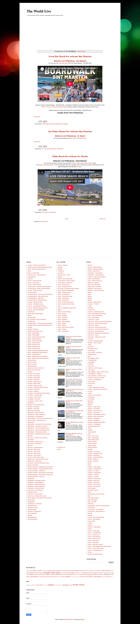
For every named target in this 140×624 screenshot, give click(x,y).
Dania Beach (31, 311)
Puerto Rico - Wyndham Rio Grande (37, 496)
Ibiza (89, 356)
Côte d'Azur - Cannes (93, 319)
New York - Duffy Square (34, 449)
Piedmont (56, 585)
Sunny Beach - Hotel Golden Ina (96, 511)
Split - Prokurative (92, 500)
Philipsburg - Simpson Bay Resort (36, 484)
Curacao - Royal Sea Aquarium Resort (37, 308)
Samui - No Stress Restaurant (65, 302)
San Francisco (31, 500)
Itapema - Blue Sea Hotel (34, 370)
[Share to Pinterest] (46, 121)
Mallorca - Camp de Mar (94, 406)
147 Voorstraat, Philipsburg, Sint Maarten (52, 148)
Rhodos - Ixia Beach (93, 461)
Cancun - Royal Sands (33, 282)
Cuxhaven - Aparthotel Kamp (95, 341)
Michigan (53, 574)
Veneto (75, 585)
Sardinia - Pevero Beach (94, 478)
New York (30, 445)
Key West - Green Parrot (34, 375)
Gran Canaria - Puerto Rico (95, 352)
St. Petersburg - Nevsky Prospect (66, 280)
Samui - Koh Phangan (63, 284)
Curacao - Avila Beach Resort (35, 304)
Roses (89, 465)
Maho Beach (31, 403)
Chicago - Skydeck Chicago (35, 290)
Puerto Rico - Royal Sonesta (35, 494)
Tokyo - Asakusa (62, 313)
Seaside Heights (32, 509)
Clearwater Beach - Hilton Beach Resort (38, 296)
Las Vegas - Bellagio (33, 391)
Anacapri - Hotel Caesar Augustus (97, 277)
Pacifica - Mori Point (33, 465)
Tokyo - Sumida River (63, 331)
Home (66, 218)
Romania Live (61, 447)
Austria (31, 570)
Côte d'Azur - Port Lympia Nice (96, 331)
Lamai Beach (100, 572)
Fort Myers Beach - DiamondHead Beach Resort (40, 323)
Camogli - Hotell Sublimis (94, 302)
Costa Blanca (91, 570)
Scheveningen (92, 488)
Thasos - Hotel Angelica (94, 519)
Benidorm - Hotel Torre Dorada (96, 290)
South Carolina (30, 576)
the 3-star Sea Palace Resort (78, 138)
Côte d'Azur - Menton (93, 325)
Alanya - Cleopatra (63, 265)
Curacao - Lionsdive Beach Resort (36, 306)
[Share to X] (43, 121)
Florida (32, 573)
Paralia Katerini (92, 432)
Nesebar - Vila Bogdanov (94, 424)
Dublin (89, 344)
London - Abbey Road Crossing (96, 387)
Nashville (30, 436)
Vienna (90, 552)
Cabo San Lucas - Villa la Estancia (37, 275)
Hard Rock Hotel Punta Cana (35, 331)
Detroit (29, 315)
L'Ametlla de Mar (92, 360)
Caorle (90, 306)
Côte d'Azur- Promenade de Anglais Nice (98, 333)
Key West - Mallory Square (34, 381)
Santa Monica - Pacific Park (35, 503)
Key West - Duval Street (34, 373)
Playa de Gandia (92, 441)
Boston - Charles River (33, 273)
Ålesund (90, 265)
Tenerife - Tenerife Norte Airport (96, 517)
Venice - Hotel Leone (93, 540)
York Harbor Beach (32, 519)
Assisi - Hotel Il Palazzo (94, 278)
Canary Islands (69, 570)
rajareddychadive (69, 619)
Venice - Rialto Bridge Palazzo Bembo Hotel (99, 546)
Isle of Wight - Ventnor (93, 358)
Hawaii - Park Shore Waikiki (35, 341)
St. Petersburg (41, 576)
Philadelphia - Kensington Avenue (36, 480)
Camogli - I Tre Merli (93, 304)
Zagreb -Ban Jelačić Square (95, 554)
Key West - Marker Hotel (34, 383)
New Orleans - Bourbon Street (35, 441)
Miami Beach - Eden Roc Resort (36, 412)
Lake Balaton (91, 362)
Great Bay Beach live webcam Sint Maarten (70, 56)
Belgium (45, 570)
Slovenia (112, 574)
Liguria (51, 585)
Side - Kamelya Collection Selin (66, 304)
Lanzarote (106, 572)
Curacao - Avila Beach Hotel (35, 302)
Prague (81, 574)
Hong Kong (61, 271)
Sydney (60, 309)
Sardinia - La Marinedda (94, 472)
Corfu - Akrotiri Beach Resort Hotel (97, 313)
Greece (69, 573)
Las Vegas (111, 572)
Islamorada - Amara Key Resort (36, 368)
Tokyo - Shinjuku (62, 329)
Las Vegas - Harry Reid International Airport (39, 393)
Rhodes (85, 574)
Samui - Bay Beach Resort (64, 286)
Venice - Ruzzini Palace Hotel (95, 548)
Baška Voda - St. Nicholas (94, 286)
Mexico (48, 574)
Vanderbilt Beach (32, 517)
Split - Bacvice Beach (93, 498)
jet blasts (79, 166)
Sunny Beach (91, 507)
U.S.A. (89, 576)
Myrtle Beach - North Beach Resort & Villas (39, 434)
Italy (84, 573)
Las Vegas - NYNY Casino (34, 397)
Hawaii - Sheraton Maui (34, 348)
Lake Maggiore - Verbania (94, 373)
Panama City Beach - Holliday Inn (36, 470)
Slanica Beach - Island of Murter (96, 494)
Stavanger (90, 503)
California (30, 278)
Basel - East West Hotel (94, 284)
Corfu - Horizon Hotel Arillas (95, 315)
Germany (41, 573)
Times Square (77, 576)
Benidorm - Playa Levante (94, 288)
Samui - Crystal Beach (63, 294)
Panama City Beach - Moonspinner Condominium (40, 472)
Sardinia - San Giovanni (94, 486)
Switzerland (54, 576)
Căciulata (90, 308)
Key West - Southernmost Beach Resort (38, 387)
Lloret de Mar (91, 383)
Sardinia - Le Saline (93, 476)
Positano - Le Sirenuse (94, 451)
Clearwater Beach (32, 292)
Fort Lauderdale (32, 317)
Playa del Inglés (92, 445)
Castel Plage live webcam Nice (74, 379)
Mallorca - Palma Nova (94, 412)
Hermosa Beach (32, 360)
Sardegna (66, 585)
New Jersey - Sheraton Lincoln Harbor (37, 437)
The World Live (39, 11)
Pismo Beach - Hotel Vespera (35, 490)
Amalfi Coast (29, 585)
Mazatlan (44, 574)
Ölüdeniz (60, 277)
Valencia (90, 525)
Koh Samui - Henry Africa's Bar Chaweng (68, 288)
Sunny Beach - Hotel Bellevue (96, 509)
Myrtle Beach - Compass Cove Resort (37, 426)
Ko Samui (94, 573)
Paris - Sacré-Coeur (93, 436)
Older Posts (103, 218)
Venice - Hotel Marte (93, 542)
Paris (89, 434)
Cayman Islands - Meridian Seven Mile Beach (39, 286)
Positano (60, 585)
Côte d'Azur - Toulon (93, 335)
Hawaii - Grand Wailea (33, 333)
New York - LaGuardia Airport (35, 447)
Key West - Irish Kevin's (34, 379)
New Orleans (31, 439)
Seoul (59, 306)
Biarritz (90, 296)
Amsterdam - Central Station (95, 273)
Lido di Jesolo (91, 381)
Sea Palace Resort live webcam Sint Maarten (70, 131)
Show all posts (81, 51)
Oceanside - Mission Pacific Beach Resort (38, 463)
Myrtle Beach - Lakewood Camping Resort (39, 430)
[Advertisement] (70, 34)
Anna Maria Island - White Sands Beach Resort (40, 267)
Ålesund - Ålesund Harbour (95, 267)
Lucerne (90, 391)
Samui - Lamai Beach (63, 298)
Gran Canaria (91, 350)
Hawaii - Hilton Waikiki (33, 335)
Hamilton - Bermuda (33, 329)
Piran (74, 574)
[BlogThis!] (41, 121)
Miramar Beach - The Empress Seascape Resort (40, 418)
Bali (42, 570)
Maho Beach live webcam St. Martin (70, 156)
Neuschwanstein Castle (94, 426)
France (36, 573)
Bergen (90, 292)
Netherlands (58, 574)
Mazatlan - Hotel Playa (33, 406)
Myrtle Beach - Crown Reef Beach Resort (38, 428)
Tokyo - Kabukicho (62, 315)
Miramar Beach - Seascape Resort (36, 420)
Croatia (103, 570)
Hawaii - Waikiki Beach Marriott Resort (37, 352)
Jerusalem (60, 273)
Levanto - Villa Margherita (94, 379)
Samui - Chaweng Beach (64, 292)
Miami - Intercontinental (34, 410)
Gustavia (30, 327)
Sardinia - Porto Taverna (94, 484)
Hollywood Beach (32, 366)
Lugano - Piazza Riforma (94, 395)
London (90, 385)
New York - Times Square (34, 453)
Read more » (37, 116)
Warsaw (111, 576)
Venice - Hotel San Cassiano (95, 544)
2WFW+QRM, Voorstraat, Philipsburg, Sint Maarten (55, 124)
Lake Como (91, 366)
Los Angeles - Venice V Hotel (35, 401)
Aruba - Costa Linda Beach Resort (36, 269)
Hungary (78, 572)
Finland (28, 572)
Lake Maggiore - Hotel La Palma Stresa (98, 372)
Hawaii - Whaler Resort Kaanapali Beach (38, 358)
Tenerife (90, 515)
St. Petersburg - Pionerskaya (65, 282)
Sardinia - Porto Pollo (93, 482)
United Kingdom (97, 576)
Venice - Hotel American (94, 536)
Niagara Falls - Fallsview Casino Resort (38, 459)
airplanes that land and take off (46, 165)
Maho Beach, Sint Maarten (49, 212)
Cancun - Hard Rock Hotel (34, 280)
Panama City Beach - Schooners (36, 476)
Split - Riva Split (92, 501)
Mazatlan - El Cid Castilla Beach (36, 404)
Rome (89, 463)
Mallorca (90, 404)
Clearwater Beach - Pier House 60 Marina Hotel (40, 294)
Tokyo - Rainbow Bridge (64, 321)
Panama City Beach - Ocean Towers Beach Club (40, 474)
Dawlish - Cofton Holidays (94, 342)
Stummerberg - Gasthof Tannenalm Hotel (98, 505)
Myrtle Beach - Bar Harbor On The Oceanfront (39, 424)
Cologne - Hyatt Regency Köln (96, 311)
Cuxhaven (90, 339)
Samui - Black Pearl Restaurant (66, 290)
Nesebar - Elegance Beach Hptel (96, 422)
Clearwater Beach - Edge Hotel (36, 298)
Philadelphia (31, 478)
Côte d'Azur (108, 570)
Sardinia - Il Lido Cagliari (94, 467)
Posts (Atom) (44, 221)
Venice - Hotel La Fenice (94, 538)
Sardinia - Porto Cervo (94, 480)
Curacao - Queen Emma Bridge (36, 309)
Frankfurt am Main (92, 348)
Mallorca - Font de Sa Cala (95, 410)
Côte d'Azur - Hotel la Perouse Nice (97, 327)
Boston (29, 271)
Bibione (90, 298)
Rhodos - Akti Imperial (93, 455)
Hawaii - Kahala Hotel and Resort (36, 337)
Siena (89, 492)
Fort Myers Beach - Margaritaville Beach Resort (40, 325)
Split (89, 496)
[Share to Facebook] (44, 121)
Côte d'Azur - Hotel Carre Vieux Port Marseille (100, 321)
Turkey (85, 576)
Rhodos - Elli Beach (93, 459)
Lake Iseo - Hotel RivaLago (95, 368)
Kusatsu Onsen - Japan (64, 275)
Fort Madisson (31, 321)
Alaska (27, 570)
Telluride (30, 515)
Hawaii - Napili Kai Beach (34, 339)
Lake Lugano (91, 370)
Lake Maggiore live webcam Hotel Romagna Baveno (74, 411)
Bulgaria (54, 570)
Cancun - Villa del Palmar (34, 284)
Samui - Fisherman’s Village (65, 296)
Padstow (90, 430)
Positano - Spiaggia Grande (95, 453)
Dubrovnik (90, 346)
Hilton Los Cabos (32, 362)
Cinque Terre (91, 309)
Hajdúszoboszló (92, 354)
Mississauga (31, 422)
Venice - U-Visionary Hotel (95, 550)
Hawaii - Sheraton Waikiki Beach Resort (38, 350)
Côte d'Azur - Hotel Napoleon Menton (97, 323)
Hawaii (73, 573)
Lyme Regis (91, 397)
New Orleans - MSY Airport (34, 443)
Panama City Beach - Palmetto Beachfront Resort (40, 467)
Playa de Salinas (92, 443)
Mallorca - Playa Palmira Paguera (96, 414)
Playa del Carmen (32, 492)
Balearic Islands (37, 570)
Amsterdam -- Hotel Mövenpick (96, 275)
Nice (68, 574)
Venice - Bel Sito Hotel (94, 531)
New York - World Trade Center (36, 457)
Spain (36, 576)
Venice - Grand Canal (93, 534)
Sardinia (94, 574)
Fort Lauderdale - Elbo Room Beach (37, 319)
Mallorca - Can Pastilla (94, 408)
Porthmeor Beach (92, 447)
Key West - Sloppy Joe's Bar (35, 385)
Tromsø (90, 523)
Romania (90, 574)
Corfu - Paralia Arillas (93, 317)
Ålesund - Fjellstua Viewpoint (95, 269)
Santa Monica (31, 501)
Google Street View (52, 573)
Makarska (90, 401)
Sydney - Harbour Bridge (64, 311)
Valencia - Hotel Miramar (94, 527)
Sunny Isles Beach (32, 513)
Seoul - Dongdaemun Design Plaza (67, 308)
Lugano (90, 393)
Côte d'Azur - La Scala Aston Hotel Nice (98, 329)
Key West (30, 372)
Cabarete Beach (32, 277)
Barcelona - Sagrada (93, 282)
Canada (63, 570)
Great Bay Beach (63, 63)
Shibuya (101, 574)
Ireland (81, 572)
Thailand (67, 576)
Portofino (90, 449)
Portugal (78, 574)
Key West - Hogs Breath (34, 377)
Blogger (83, 619)
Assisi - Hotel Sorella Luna (95, 280)
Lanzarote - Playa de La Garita (96, 377)
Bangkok (60, 267)
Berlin (89, 294)
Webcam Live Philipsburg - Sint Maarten (70, 61)
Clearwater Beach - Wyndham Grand (37, 300)
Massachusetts (38, 574)
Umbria (70, 585)
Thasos (72, 576)
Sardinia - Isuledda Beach (94, 468)
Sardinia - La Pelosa (93, 474)
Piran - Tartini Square (93, 437)
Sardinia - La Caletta (93, 470)
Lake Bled (90, 364)
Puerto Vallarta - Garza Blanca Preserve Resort (40, 498)
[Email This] (39, 121)
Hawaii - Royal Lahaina (34, 342)
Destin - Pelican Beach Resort (35, 313)
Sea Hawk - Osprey (33, 507)
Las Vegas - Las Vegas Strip (35, 395)
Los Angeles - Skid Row (34, 399)
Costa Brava (97, 570)
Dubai (112, 570)
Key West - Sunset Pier (33, 389)
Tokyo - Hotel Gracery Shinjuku (66, 327)
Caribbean (76, 570)
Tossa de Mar (91, 521)
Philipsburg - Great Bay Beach (35, 482)
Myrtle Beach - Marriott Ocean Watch (37, 432)
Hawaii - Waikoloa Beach (34, 354)
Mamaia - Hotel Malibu (94, 418)
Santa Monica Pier (32, 505)
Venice (81, 585)
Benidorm (49, 570)
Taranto (90, 513)
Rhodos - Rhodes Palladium (95, 457)
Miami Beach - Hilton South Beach (36, 414)
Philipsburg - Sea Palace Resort (36, 488)
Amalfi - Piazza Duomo (94, 271)
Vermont (107, 576)
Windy (59, 449)
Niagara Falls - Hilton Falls (34, 461)
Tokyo (81, 576)
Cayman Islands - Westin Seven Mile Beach (39, 288)
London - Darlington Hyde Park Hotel (97, 389)
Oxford (89, 428)
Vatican (90, 529)
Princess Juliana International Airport (56, 107)
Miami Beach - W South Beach (35, 416)
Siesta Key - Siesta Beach (34, 511)
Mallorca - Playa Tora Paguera (96, 416)
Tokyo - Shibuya (62, 323)
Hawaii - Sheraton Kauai (34, 346)
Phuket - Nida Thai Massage (65, 278)
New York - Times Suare (34, 451)
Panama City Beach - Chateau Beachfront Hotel (40, 468)
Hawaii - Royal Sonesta (34, 344)
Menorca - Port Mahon (94, 420)
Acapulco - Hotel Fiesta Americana (36, 265)
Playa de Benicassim (93, 439)
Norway (71, 574)
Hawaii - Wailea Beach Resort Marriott (37, 356)
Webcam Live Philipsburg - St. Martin (70, 136)
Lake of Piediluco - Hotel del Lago (97, 375)
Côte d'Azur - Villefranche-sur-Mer (97, 337)
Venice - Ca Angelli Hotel (94, 532)
